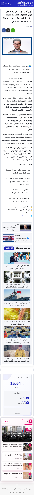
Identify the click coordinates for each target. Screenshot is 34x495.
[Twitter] (8, 30)
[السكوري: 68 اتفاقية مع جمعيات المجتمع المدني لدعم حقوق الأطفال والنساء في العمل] (17, 447)
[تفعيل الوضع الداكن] (2, 3)
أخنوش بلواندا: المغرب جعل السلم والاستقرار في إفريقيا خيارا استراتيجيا (17, 341)
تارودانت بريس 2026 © (8, 489)
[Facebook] (4, 30)
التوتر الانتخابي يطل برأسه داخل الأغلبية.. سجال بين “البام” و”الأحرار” (17, 267)
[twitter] (14, 492)
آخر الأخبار (9, 248)
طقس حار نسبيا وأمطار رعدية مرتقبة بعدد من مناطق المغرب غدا (17, 322)
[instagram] (17, 492)
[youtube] (20, 492)
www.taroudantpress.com (21, 215)
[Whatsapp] (13, 30)
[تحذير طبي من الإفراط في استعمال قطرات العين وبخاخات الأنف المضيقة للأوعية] (17, 456)
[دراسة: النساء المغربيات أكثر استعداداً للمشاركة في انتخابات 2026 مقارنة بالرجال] (17, 476)
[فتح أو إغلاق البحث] (9, 3)
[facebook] (10, 492)
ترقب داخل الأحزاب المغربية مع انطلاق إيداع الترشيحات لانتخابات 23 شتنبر (17, 285)
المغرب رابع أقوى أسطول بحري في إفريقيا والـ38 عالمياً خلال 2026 (17, 304)
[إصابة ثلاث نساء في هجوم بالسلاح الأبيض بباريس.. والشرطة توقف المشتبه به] (17, 434)
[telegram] (23, 492)
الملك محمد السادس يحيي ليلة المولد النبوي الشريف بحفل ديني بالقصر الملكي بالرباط (17, 359)
